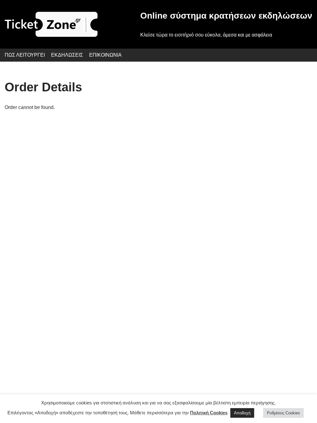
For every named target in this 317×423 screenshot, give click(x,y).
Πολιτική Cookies (209, 412)
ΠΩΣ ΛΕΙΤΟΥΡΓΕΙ (25, 55)
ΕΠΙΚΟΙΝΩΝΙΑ (105, 55)
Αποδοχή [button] (242, 413)
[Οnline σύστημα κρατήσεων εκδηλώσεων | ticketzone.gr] (51, 24)
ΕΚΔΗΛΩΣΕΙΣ (67, 55)
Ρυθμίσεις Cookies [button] (283, 413)
